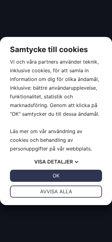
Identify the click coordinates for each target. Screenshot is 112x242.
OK (56, 176)
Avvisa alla (56, 191)
